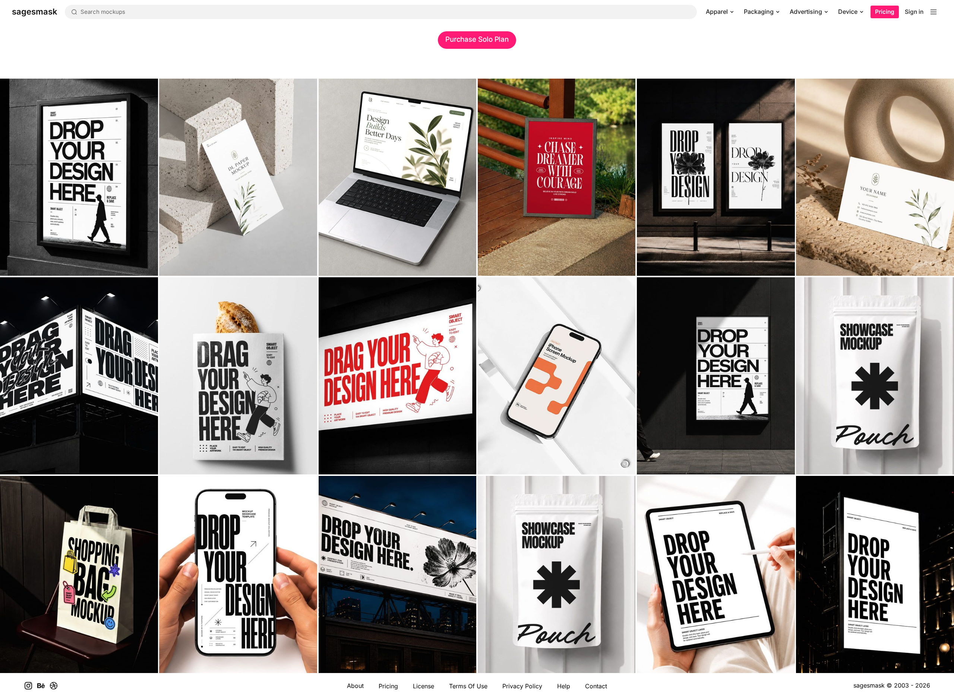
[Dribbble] (53, 685)
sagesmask (869, 685)
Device (847, 11)
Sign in (914, 11)
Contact (596, 686)
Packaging (759, 11)
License (423, 686)
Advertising (806, 11)
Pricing (884, 11)
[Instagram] (28, 685)
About (355, 685)
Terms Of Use (468, 686)
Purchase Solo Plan (477, 39)
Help (563, 686)
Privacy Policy (522, 686)
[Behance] (41, 685)
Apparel (717, 11)
